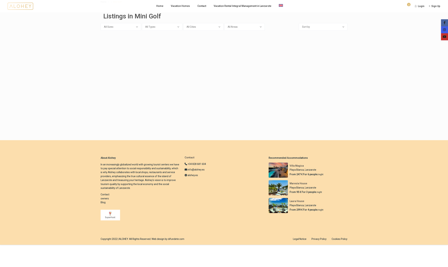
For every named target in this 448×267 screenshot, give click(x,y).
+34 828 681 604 (196, 164)
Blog (103, 202)
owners (105, 198)
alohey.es (192, 175)
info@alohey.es (196, 169)
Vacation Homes (180, 6)
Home (159, 6)
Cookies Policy (339, 239)
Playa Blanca (297, 169)
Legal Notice (299, 239)
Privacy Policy (319, 239)
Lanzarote (310, 169)
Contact (201, 6)
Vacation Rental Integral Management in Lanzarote (242, 6)
